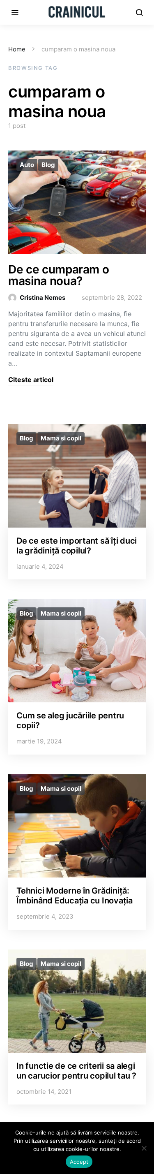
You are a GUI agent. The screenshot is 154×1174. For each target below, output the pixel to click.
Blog (48, 165)
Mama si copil (61, 438)
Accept (79, 1161)
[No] (144, 1148)
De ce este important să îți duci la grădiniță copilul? (76, 546)
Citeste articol (30, 379)
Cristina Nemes (42, 297)
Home (16, 49)
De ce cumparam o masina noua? (58, 275)
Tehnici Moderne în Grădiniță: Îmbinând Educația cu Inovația (74, 895)
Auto (27, 165)
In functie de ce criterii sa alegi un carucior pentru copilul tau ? (76, 1071)
